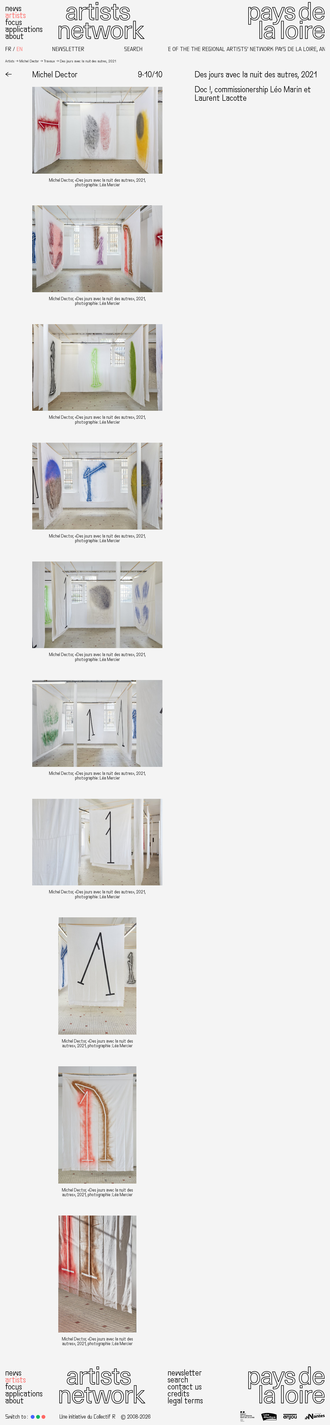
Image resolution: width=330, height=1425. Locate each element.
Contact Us (185, 1387)
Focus (13, 22)
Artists (15, 15)
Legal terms (185, 1400)
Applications (24, 29)
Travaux (49, 61)
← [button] (8, 74)
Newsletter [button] (68, 49)
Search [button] (133, 49)
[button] (33, 1417)
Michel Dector (29, 61)
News (13, 8)
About (14, 36)
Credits (178, 1393)
